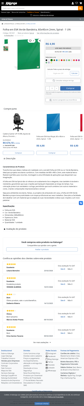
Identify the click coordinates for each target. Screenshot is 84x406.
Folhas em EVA (20, 24)
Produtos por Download (32, 375)
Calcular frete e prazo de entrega (58, 69)
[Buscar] (80, 8)
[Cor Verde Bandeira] (52, 60)
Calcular (74, 73)
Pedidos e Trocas (33, 12)
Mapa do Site (6, 370)
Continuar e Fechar (42, 404)
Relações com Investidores (11, 383)
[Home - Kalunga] (2, 24)
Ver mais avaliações (41, 342)
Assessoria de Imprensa (10, 380)
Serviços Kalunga (7, 373)
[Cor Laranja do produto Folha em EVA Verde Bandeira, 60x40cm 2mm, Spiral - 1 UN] (74, 60)
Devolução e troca (30, 368)
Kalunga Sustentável (9, 378)
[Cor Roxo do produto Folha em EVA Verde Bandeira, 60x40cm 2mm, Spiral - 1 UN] (79, 60)
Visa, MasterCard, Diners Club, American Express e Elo (70, 355)
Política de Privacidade (32, 378)
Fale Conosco (6, 368)
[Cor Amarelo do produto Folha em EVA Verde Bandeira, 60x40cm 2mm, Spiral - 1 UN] (59, 60)
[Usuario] (73, 3)
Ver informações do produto (48, 33)
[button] (6, 42)
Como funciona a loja (31, 353)
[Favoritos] (77, 3)
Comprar (70, 88)
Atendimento (45, 12)
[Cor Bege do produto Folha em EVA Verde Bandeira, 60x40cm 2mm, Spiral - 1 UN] (64, 60)
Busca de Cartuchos (18, 12)
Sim (63, 269)
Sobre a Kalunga (7, 353)
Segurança (27, 370)
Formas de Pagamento (70, 350)
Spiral (32, 33)
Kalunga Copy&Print (9, 375)
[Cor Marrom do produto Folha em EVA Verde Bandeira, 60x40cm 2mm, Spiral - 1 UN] (54, 60)
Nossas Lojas (5, 12)
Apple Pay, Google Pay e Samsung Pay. (71, 375)
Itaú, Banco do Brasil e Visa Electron (71, 368)
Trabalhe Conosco (8, 358)
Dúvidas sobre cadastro (32, 356)
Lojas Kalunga (6, 356)
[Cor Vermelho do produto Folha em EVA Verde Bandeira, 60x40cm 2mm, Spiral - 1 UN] (61, 60)
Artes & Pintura (9, 24)
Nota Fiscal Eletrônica (31, 373)
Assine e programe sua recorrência (64, 100)
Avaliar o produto (42, 249)
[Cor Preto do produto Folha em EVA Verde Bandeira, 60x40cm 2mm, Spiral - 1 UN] (46, 60)
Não (70, 269)
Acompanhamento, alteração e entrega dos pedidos (32, 363)
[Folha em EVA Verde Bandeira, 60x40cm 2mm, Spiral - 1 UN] (5, 41)
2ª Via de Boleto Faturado (33, 380)
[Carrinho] (81, 3)
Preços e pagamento (31, 358)
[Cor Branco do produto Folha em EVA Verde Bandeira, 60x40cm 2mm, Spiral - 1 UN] (49, 60)
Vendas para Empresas (10, 361)
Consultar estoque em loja (64, 81)
